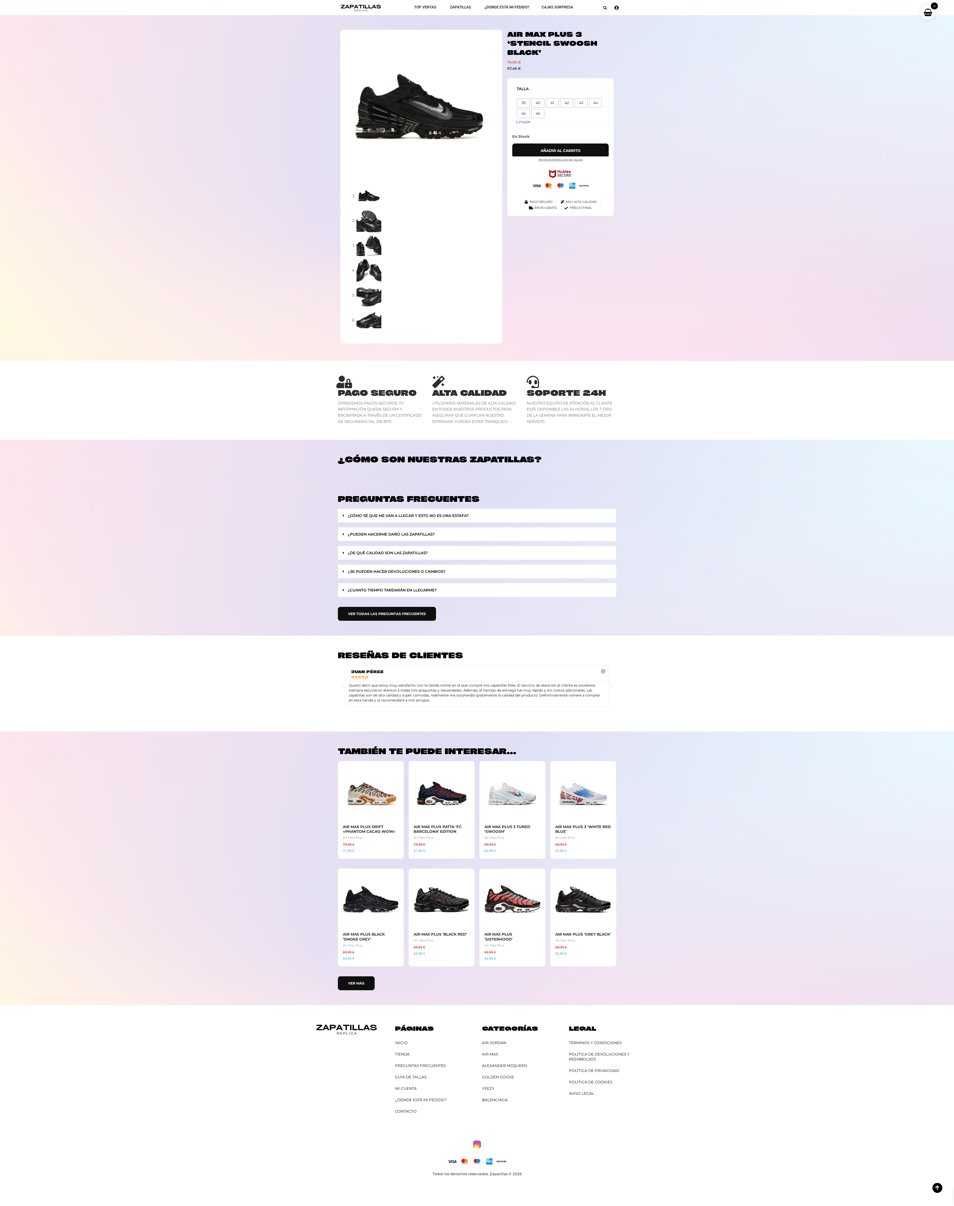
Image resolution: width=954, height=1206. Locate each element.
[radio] (523, 103)
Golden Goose (498, 1077)
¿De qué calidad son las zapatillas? (388, 552)
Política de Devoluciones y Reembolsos (599, 1056)
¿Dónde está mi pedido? (421, 1099)
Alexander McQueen (504, 1065)
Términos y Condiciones (595, 1042)
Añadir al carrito (561, 150)
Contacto (406, 1111)
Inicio (401, 1042)
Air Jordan (494, 1042)
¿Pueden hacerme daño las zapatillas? (391, 534)
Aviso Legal (581, 1093)
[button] (605, 8)
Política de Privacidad (594, 1070)
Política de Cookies (590, 1082)
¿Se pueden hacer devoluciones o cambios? (396, 571)
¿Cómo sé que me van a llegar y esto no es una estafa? (408, 515)
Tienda (402, 1054)
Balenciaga (495, 1099)
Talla (523, 88)
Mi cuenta (406, 1088)
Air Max (490, 1054)
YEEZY (488, 1088)
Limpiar (523, 121)
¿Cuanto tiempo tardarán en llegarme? (392, 590)
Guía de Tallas (411, 1077)
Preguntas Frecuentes (420, 1065)
